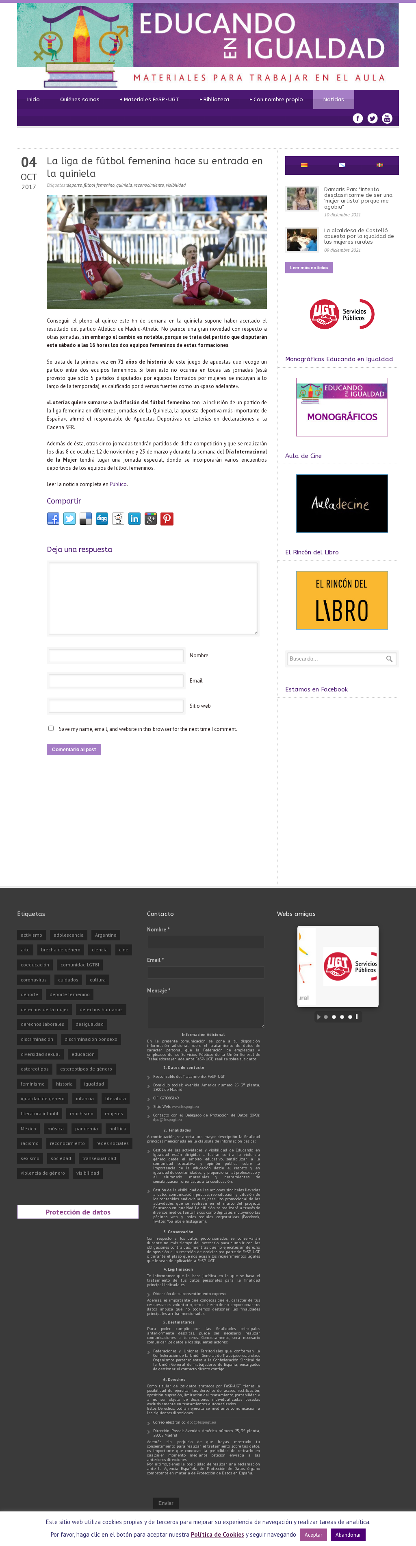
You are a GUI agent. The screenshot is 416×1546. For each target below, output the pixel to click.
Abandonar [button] (348, 1534)
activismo (31, 935)
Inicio (33, 99)
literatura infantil (39, 1113)
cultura (98, 980)
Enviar (165, 1503)
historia (64, 1084)
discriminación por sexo (91, 1039)
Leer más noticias (309, 267)
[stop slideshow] (359, 1017)
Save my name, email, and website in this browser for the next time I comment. (148, 729)
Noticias (333, 99)
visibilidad (176, 185)
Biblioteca (214, 99)
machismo (81, 1113)
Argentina (106, 935)
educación (83, 1054)
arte (25, 949)
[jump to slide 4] (350, 1017)
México (28, 1128)
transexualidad (99, 1158)
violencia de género (43, 1173)
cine (123, 949)
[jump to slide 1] (326, 1017)
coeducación (35, 965)
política (117, 1128)
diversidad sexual (40, 1054)
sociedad (61, 1158)
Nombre (199, 655)
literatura (115, 1098)
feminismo (33, 1084)
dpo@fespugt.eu (167, 1119)
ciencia (100, 949)
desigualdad (90, 1024)
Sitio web (200, 705)
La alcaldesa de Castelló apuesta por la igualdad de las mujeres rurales (359, 236)
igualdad (94, 1084)
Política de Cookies (217, 1534)
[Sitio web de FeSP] (342, 332)
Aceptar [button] (313, 1534)
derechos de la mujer (44, 1009)
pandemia (86, 1128)
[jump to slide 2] (334, 1017)
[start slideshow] (317, 1017)
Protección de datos (78, 1212)
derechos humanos (101, 1009)
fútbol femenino (99, 185)
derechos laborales (42, 1024)
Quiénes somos (80, 99)
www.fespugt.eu (185, 1106)
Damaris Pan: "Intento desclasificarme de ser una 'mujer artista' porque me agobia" (358, 198)
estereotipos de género (86, 1069)
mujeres (114, 1113)
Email (196, 680)
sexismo (30, 1158)
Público (118, 484)
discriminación (37, 1039)
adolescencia (69, 935)
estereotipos (35, 1069)
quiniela (124, 185)
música (56, 1128)
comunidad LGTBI (80, 965)
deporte (74, 185)
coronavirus (34, 980)
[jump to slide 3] (342, 1017)
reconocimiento (149, 185)
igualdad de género (43, 1098)
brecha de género (60, 949)
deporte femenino (70, 994)
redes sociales (112, 1143)
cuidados (68, 980)
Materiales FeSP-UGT (149, 99)
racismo (30, 1143)
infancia (85, 1098)
